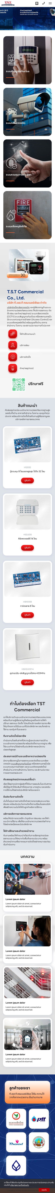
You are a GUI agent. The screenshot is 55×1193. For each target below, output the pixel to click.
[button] (4, 19)
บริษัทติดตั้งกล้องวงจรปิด (18, 307)
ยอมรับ (44, 1190)
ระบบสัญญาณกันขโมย (21, 763)
